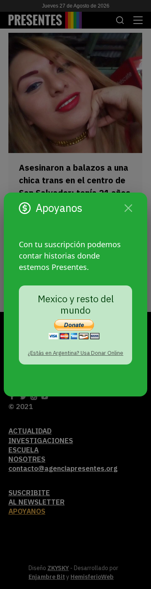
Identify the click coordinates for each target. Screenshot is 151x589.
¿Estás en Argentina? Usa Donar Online (75, 353)
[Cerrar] (128, 208)
